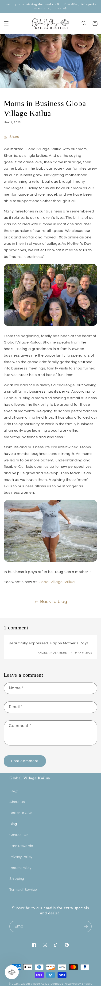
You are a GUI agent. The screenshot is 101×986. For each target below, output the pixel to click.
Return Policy (20, 868)
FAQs (14, 791)
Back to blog (53, 601)
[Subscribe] (86, 926)
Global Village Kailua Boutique (42, 983)
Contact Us (18, 835)
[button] (6, 23)
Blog (13, 824)
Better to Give (20, 813)
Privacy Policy (20, 857)
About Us (17, 802)
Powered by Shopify (78, 983)
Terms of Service (23, 889)
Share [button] (14, 137)
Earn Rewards (21, 846)
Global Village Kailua (56, 582)
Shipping (16, 878)
